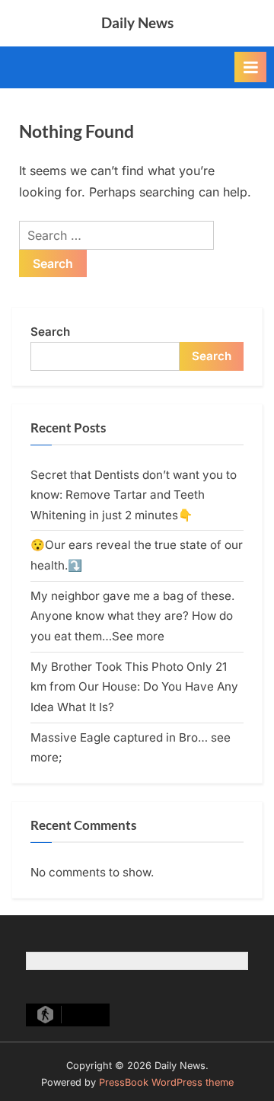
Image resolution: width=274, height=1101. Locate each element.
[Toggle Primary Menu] (250, 67)
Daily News (137, 22)
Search (50, 331)
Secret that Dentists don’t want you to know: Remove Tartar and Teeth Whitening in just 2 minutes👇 (133, 495)
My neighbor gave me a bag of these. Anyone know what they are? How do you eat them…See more (132, 616)
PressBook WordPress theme (166, 1082)
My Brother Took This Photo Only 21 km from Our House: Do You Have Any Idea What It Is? (134, 686)
